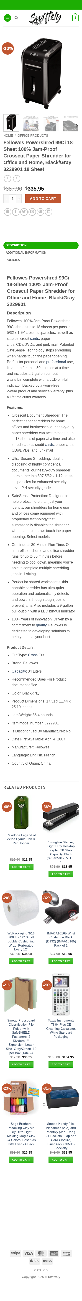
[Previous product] (16, 178)
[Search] (16, 17)
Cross (33, 655)
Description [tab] (16, 245)
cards (34, 339)
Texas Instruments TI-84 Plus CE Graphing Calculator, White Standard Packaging (61, 1028)
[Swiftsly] (45, 18)
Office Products (33, 135)
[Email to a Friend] (32, 212)
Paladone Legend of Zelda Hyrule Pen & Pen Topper (21, 839)
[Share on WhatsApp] (7, 212)
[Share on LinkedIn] (48, 212)
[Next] (76, 125)
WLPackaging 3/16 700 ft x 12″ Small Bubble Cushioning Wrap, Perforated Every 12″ (21, 941)
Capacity (19, 671)
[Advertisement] (41, 1206)
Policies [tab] (13, 260)
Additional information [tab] (26, 252)
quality (41, 625)
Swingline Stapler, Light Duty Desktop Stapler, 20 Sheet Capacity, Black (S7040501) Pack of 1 (61, 852)
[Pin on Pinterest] (40, 212)
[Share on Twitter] (24, 212)
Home (8, 135)
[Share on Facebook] (16, 212)
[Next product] (7, 178)
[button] (7, 18)
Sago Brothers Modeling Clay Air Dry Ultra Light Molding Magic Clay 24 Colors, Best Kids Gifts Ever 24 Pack (21, 1134)
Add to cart (43, 199)
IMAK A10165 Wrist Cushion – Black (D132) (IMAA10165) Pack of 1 (61, 939)
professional (56, 362)
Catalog (41, 1270)
